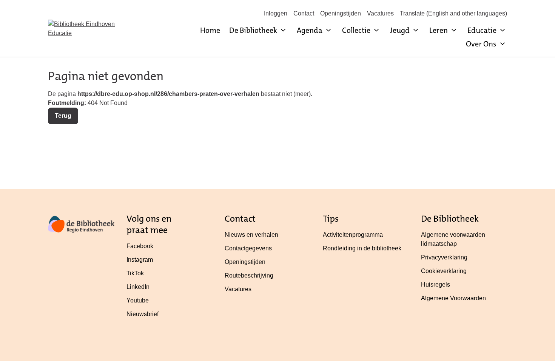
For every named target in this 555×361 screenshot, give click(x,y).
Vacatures (380, 13)
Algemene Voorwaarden (453, 298)
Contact (303, 13)
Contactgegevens (248, 248)
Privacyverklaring (444, 257)
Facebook (139, 246)
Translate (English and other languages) (453, 13)
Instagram (139, 259)
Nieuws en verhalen (251, 234)
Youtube (137, 300)
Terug (63, 116)
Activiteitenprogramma (353, 234)
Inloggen (275, 13)
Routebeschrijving (249, 275)
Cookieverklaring (444, 271)
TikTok (135, 273)
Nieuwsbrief (142, 314)
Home (210, 30)
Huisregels (435, 284)
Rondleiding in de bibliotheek (362, 248)
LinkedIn (138, 287)
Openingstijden (340, 13)
